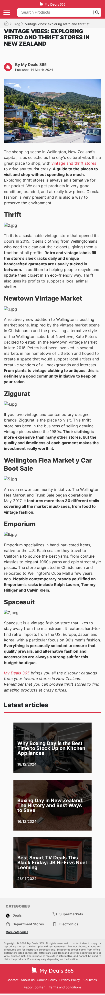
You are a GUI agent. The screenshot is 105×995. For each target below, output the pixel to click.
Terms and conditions (65, 987)
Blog (17, 24)
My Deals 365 (17, 673)
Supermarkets (71, 914)
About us (28, 980)
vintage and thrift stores (74, 163)
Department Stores (28, 924)
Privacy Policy (69, 980)
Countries (90, 980)
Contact (13, 980)
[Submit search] (97, 12)
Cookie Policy (47, 980)
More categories (17, 932)
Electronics (68, 924)
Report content (35, 987)
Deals (17, 915)
